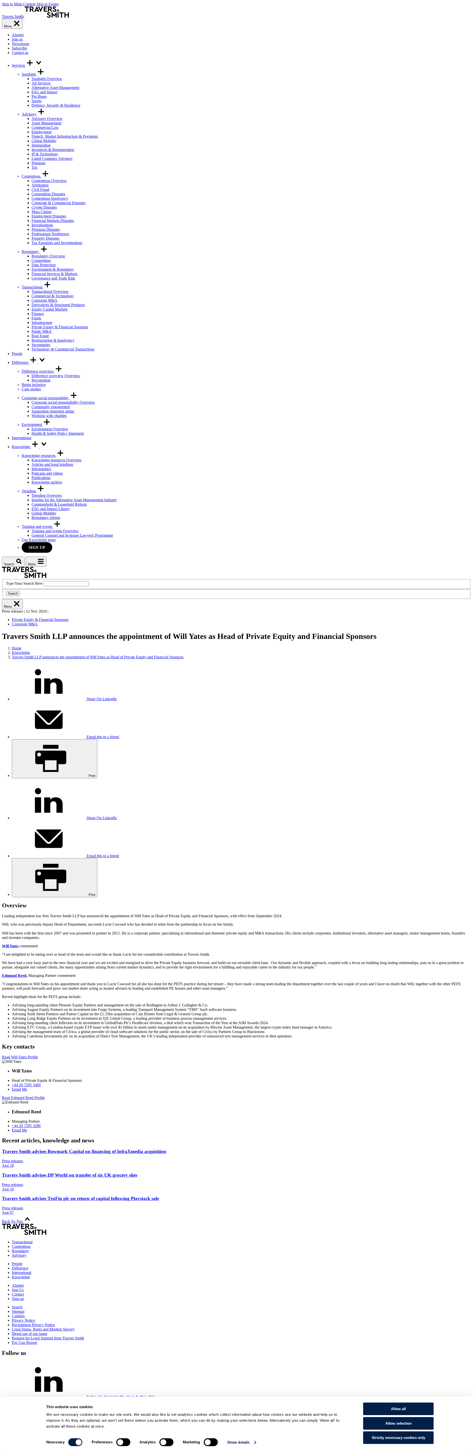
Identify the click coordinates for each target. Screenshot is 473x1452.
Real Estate (40, 336)
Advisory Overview (47, 119)
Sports (36, 101)
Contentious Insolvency (50, 198)
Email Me (19, 1089)
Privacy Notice (23, 1320)
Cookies (18, 1316)
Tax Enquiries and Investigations (57, 243)
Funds (36, 318)
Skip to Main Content (18, 4)
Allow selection (398, 1423)
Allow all (398, 1409)
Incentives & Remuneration (53, 150)
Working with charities (49, 416)
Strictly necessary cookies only (398, 1437)
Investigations (42, 225)
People (17, 353)
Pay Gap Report (24, 1342)
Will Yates (10, 946)
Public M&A (42, 331)
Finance (38, 314)
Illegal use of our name (29, 1334)
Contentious (31, 176)
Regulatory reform (46, 518)
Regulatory (31, 252)
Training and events (37, 526)
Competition (41, 260)
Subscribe (19, 48)
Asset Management (46, 123)
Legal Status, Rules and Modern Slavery (43, 1329)
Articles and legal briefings (52, 464)
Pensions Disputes (46, 229)
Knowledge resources (39, 455)
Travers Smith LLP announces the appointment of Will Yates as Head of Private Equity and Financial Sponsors (98, 657)
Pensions (38, 163)
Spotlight (29, 74)
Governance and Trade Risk (53, 278)
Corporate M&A (44, 300)
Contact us (20, 52)
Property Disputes (45, 238)
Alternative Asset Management (55, 87)
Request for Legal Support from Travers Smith (48, 1338)
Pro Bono (39, 96)
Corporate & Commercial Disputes (58, 203)
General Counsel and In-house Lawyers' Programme (72, 535)
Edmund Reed (14, 975)
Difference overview (38, 371)
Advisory (29, 114)
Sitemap (18, 1311)
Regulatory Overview (48, 256)
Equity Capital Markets (50, 309)
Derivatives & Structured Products (58, 305)
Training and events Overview (55, 531)
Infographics (41, 469)
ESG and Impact (44, 92)
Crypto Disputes (44, 207)
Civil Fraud (40, 189)
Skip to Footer (47, 4)
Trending (29, 491)
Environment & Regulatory (53, 269)
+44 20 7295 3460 (26, 1085)
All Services (41, 83)
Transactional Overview (50, 291)
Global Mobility (44, 141)
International (21, 438)
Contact (18, 1294)
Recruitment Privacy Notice (33, 1325)
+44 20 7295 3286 (26, 1126)
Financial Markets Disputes (53, 220)
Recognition (41, 380)
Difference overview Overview (56, 376)
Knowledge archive (47, 482)
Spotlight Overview (47, 79)
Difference (20, 362)
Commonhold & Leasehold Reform (59, 504)
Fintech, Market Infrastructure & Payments (65, 136)
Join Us (18, 1290)
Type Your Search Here (24, 583)
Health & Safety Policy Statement (58, 433)
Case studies (31, 389)
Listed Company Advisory (52, 158)
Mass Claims (41, 212)
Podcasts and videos (47, 473)
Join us (17, 39)
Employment (41, 132)
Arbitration (40, 185)
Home (16, 648)
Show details (238, 1442)
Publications (41, 478)
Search (13, 593)
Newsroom (20, 44)
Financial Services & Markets (54, 274)
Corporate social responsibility (46, 398)
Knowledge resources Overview (57, 460)
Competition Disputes (48, 194)
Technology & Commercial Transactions (63, 349)
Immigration (41, 145)
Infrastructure (42, 322)
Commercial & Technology (53, 296)
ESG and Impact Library (51, 509)
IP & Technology (45, 154)
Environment (32, 424)
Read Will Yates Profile (20, 1057)
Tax (34, 167)
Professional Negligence (50, 234)
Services (19, 65)
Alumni (18, 35)
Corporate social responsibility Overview (63, 402)
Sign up (37, 547)
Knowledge (21, 447)
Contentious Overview (49, 181)
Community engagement (51, 407)
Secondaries (41, 345)
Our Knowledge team (38, 540)
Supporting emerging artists (53, 411)
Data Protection (44, 265)
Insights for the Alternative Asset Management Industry (74, 500)
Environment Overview (50, 429)
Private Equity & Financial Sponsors (60, 327)
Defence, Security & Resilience (56, 105)
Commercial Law (45, 127)
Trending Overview (47, 495)
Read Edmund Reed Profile (23, 1098)
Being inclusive (34, 385)
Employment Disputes (49, 216)
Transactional (32, 287)
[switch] (123, 1442)
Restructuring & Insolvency (53, 340)
